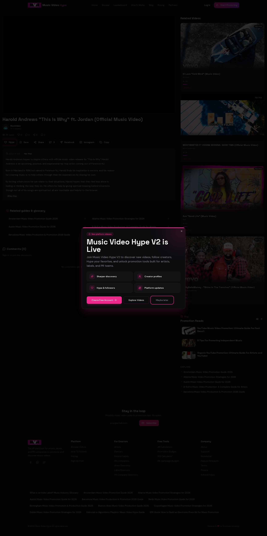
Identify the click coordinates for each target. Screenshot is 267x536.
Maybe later (162, 300)
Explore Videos (136, 300)
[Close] (181, 231)
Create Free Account (102, 300)
